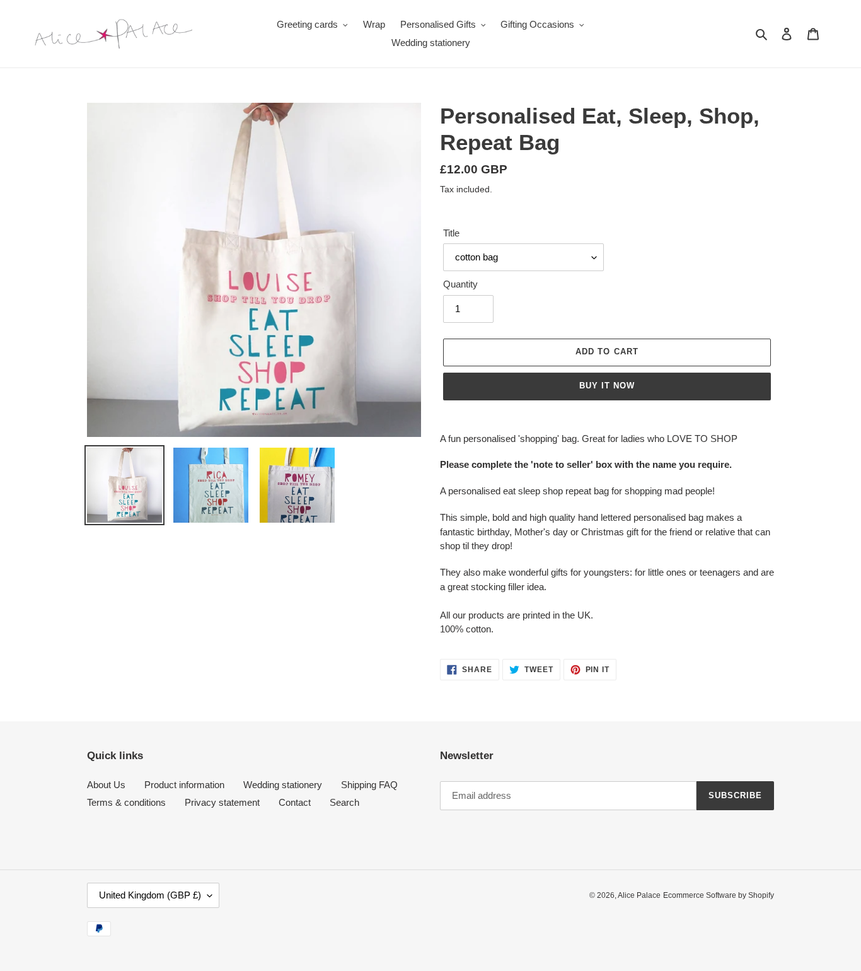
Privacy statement (222, 802)
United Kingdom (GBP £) (150, 895)
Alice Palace (639, 895)
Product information (184, 784)
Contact (295, 802)
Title (451, 233)
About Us (106, 784)
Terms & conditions (126, 802)
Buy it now (607, 385)
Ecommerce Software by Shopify (718, 895)
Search (344, 802)
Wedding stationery (282, 784)
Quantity (460, 284)
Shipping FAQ (369, 784)
